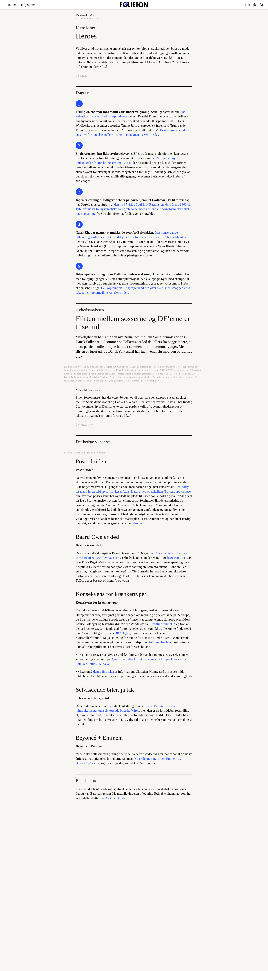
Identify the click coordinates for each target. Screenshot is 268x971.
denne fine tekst (103, 671)
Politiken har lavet (160, 642)
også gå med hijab (113, 798)
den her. (138, 523)
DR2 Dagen (122, 633)
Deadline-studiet (161, 624)
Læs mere (82, 75)
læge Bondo (175, 558)
